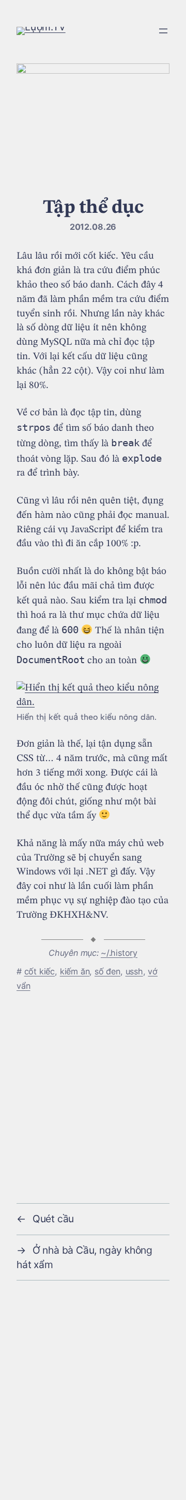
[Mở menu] (163, 31)
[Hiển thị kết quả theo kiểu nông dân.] (93, 702)
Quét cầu (53, 1218)
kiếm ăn (75, 971)
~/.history (119, 953)
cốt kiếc (39, 971)
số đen (107, 971)
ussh (134, 971)
